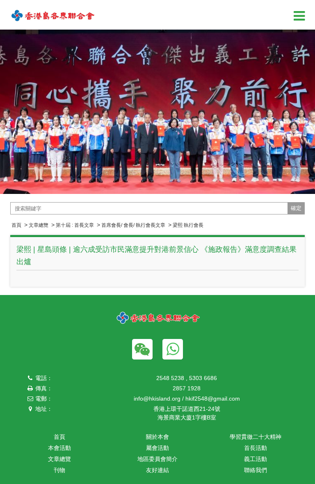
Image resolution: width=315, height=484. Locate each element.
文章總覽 (38, 225)
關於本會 (157, 436)
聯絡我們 (255, 470)
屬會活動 (157, 448)
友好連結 (157, 470)
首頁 (16, 225)
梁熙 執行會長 (188, 225)
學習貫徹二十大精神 (255, 436)
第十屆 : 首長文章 (75, 225)
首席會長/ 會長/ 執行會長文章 (133, 225)
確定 (296, 208)
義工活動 (255, 459)
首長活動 (255, 448)
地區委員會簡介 (157, 459)
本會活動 (59, 448)
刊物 (59, 470)
